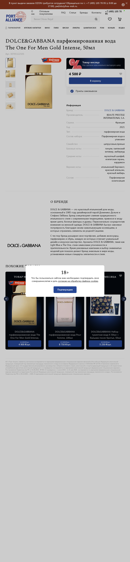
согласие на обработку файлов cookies (78, 281)
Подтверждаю (65, 289)
